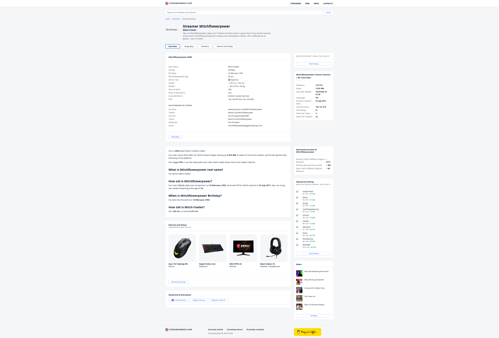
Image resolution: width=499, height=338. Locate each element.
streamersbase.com (180, 3)
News (298, 264)
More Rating (314, 64)
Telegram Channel (218, 300)
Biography (189, 46)
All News (314, 315)
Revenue (205, 46)
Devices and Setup (225, 46)
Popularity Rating (305, 181)
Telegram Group (199, 300)
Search (328, 12)
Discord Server (180, 300)
